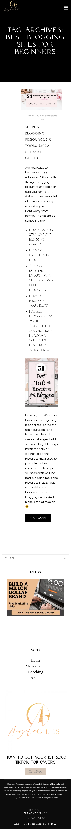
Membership (35, 666)
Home (35, 660)
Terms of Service (35, 813)
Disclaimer (35, 810)
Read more (38, 518)
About (35, 678)
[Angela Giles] (12, 7)
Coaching (35, 672)
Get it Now (35, 771)
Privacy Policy (35, 818)
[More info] (63, 7)
